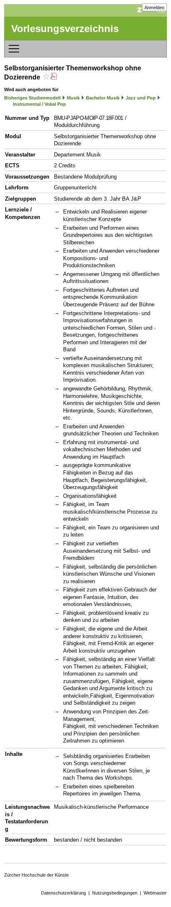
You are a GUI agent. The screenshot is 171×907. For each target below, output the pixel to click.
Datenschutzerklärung (63, 892)
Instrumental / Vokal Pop (39, 104)
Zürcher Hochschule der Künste (36, 874)
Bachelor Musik (103, 97)
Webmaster (155, 892)
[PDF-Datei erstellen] (53, 77)
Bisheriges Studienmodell (32, 97)
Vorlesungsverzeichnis (65, 28)
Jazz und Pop (141, 97)
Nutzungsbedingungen (114, 892)
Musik (73, 97)
